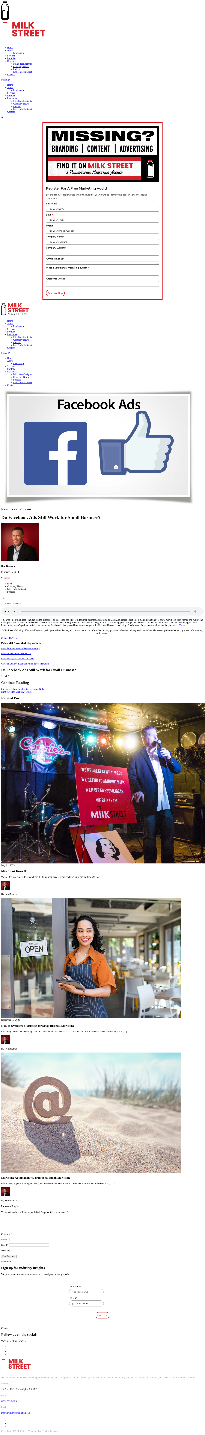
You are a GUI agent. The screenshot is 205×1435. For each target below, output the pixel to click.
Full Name (51, 203)
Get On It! (102, 1315)
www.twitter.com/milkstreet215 (16, 653)
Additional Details (55, 278)
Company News (21, 66)
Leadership (18, 53)
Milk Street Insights (22, 63)
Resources (12, 61)
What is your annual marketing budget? (67, 267)
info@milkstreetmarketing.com (15, 1413)
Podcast (17, 69)
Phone (49, 225)
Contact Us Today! (10, 638)
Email (49, 214)
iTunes (182, 625)
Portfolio (11, 58)
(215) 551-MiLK (9, 1401)
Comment (6, 1234)
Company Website (56, 247)
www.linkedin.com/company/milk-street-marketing (25, 663)
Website (5, 1250)
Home (10, 47)
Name (5, 1239)
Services (11, 55)
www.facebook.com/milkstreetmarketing (20, 648)
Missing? (5, 79)
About (10, 50)
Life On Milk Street (22, 72)
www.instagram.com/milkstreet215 (17, 658)
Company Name (55, 236)
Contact (11, 74)
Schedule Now (55, 293)
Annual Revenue (55, 258)
